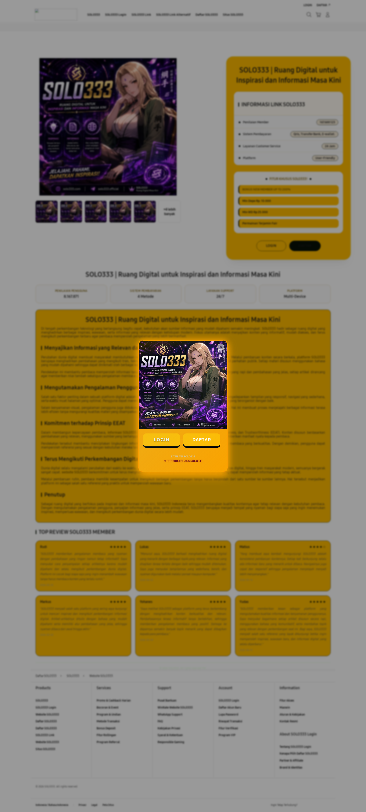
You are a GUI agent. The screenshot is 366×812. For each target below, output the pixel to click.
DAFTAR (202, 439)
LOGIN (161, 439)
